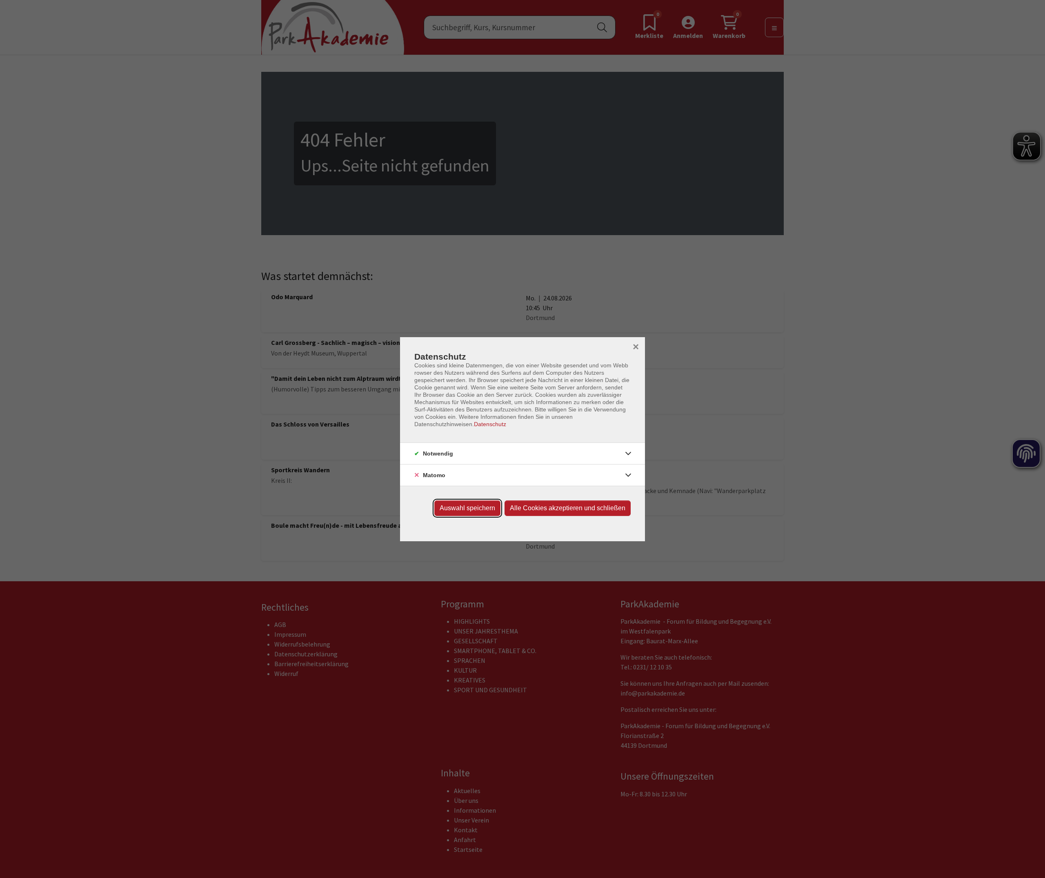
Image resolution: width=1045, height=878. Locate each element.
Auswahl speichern (467, 508)
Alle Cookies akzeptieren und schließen (567, 508)
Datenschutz (490, 424)
